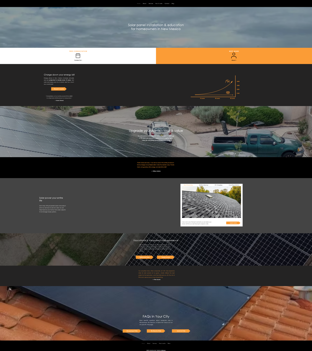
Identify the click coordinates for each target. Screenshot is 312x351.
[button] (144, 257)
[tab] (188, 185)
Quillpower (163, 350)
